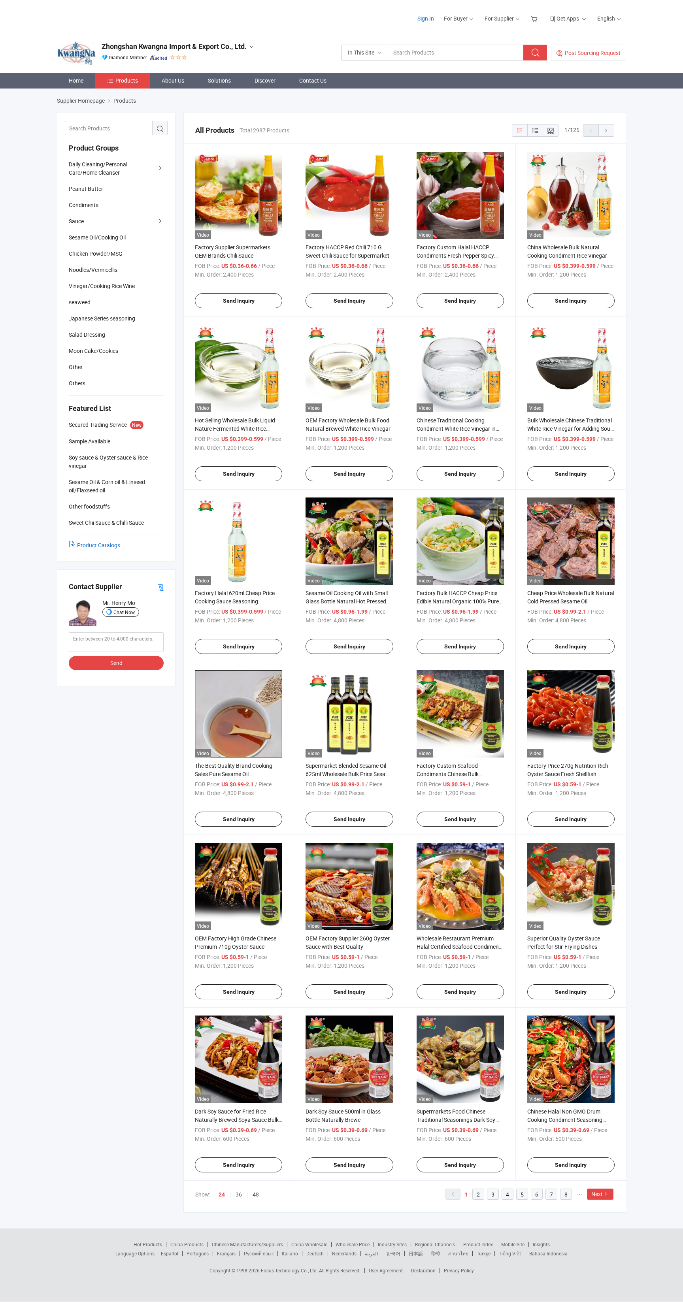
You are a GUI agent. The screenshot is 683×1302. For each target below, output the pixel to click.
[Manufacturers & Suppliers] (107, 15)
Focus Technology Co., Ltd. (290, 1270)
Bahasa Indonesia (548, 1253)
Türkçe (484, 1253)
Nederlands (344, 1253)
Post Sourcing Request (593, 53)
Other (76, 367)
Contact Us (312, 80)
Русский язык (259, 1253)
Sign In (425, 18)
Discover (265, 80)
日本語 (416, 1253)
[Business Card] (160, 587)
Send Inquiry (239, 301)
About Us (173, 80)
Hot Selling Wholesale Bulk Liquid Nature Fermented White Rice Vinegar (235, 428)
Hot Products (148, 1244)
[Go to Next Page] (606, 130)
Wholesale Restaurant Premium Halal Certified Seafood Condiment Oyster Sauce (459, 947)
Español (169, 1253)
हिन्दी (435, 1253)
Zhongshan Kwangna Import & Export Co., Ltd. (174, 46)
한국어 (393, 1253)
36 (239, 1194)
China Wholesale (309, 1244)
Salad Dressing (87, 334)
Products (126, 80)
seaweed (80, 302)
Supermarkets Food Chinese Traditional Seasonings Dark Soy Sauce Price (456, 1120)
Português (198, 1253)
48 (256, 1194)
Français (226, 1253)
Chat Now (124, 612)
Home (76, 80)
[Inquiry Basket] (535, 18)
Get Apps (567, 18)
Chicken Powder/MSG (96, 253)
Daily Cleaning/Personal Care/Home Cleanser (98, 168)
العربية (371, 1253)
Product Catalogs (98, 545)
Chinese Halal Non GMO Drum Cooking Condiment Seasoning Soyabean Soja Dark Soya (564, 1120)
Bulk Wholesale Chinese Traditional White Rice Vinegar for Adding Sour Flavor (569, 428)
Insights (541, 1244)
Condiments (83, 205)
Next (597, 1194)
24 (222, 1194)
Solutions (219, 80)
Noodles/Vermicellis (93, 269)
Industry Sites (392, 1244)
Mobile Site (513, 1244)
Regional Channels (435, 1244)
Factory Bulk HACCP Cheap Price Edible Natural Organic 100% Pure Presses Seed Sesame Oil (458, 601)
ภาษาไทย (458, 1253)
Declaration (423, 1270)
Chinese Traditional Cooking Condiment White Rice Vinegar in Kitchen (456, 428)
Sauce (76, 221)
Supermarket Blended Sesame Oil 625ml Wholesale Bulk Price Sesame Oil (349, 774)
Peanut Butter (86, 188)
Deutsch (315, 1253)
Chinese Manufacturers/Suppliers (247, 1244)
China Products (187, 1244)
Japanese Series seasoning (102, 318)
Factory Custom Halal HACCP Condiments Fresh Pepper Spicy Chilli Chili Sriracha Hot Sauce (455, 255)
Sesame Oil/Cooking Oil (97, 237)
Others (77, 383)
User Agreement (386, 1270)
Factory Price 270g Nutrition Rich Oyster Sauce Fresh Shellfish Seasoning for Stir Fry (567, 774)
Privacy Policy (459, 1270)
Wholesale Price (353, 1244)
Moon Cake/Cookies (93, 350)
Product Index (478, 1244)
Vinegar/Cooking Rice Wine (102, 286)
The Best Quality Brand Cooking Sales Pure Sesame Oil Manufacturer (233, 774)
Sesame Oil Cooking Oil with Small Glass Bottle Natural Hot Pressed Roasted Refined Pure (347, 601)
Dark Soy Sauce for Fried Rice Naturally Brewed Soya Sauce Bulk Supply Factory (237, 1120)
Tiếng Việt (510, 1253)
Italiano (290, 1253)
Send (116, 663)
